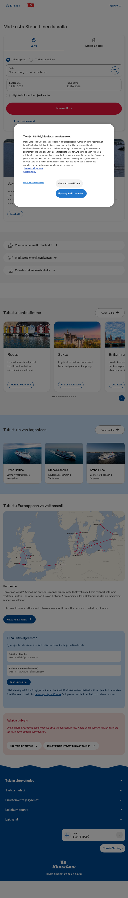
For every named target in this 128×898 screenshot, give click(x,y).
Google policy (29, 171)
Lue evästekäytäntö (33, 168)
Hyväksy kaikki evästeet (71, 193)
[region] (64, 165)
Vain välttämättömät (69, 183)
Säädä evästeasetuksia (33, 183)
